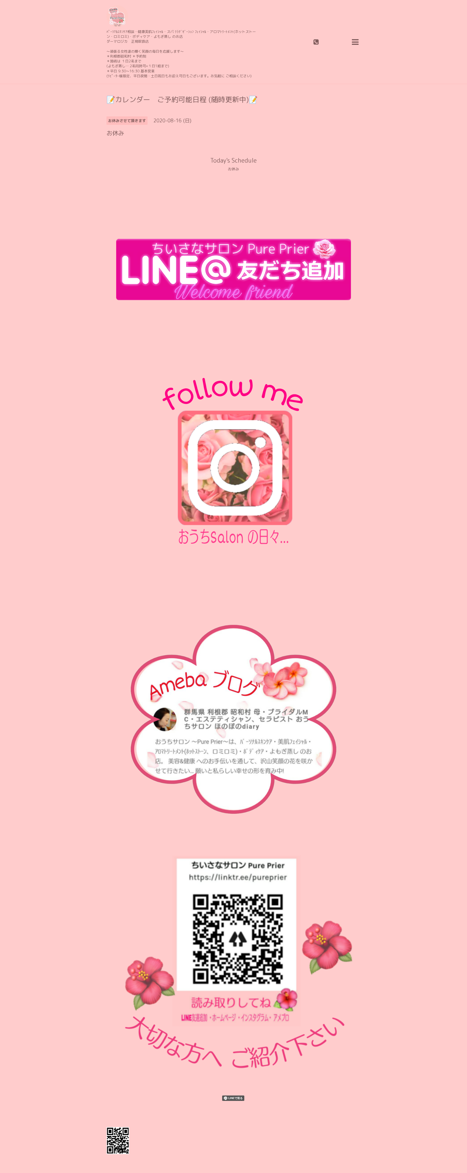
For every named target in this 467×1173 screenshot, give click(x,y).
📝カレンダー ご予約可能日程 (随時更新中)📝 (182, 99)
